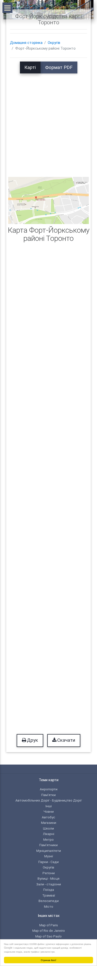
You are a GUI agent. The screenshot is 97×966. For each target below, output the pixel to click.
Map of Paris (48, 925)
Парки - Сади (48, 862)
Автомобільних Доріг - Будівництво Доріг (48, 800)
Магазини (48, 823)
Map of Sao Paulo (48, 936)
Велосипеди (49, 901)
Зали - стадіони (48, 884)
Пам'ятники (48, 845)
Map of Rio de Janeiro (48, 931)
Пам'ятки (48, 795)
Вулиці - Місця (48, 878)
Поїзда (48, 890)
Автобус (48, 817)
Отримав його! (48, 960)
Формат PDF (59, 67)
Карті (30, 67)
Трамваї (48, 895)
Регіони (49, 873)
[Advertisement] (48, 121)
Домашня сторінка (26, 42)
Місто (48, 906)
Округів (54, 42)
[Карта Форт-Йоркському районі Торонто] (48, 200)
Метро (48, 839)
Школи (48, 828)
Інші (49, 806)
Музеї (48, 856)
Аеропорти (48, 789)
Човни (49, 811)
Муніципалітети (48, 851)
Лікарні (48, 834)
